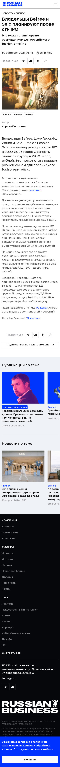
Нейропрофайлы (13, 571)
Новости (8, 13)
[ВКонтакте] (13, 687)
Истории (7, 559)
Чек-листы (9, 583)
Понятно (30, 759)
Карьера (7, 627)
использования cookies (18, 745)
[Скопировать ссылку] (45, 61)
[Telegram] (5, 687)
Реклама (8, 604)
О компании (10, 532)
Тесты (6, 589)
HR (3, 645)
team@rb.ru (9, 678)
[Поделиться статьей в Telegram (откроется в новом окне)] (23, 61)
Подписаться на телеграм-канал (29, 344)
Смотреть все (11, 653)
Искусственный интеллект (20, 610)
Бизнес (20, 13)
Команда (8, 526)
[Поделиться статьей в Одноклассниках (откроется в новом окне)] (38, 61)
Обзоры (7, 577)
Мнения (7, 565)
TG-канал (42, 308)
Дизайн (7, 639)
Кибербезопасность (16, 633)
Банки (6, 615)
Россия (29, 115)
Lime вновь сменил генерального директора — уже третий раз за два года (20, 492)
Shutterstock (33, 318)
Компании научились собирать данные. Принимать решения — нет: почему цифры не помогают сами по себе (23, 416)
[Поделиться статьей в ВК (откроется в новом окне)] (30, 61)
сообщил (35, 190)
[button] (55, 4)
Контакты (8, 538)
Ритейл (18, 115)
